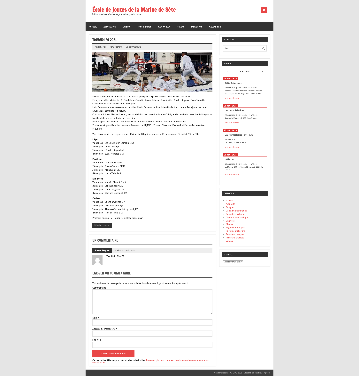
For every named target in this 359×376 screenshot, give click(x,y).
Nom (95, 318)
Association (109, 26)
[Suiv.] (262, 72)
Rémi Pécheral (116, 47)
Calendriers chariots (236, 214)
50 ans (180, 26)
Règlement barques (236, 227)
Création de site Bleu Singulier (257, 373)
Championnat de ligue (237, 217)
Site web (96, 340)
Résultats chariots (235, 237)
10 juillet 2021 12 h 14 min (124, 250)
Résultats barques (102, 225)
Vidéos (229, 241)
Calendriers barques (236, 210)
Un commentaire (133, 47)
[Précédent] (227, 72)
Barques (230, 207)
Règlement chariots (235, 231)
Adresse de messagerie (104, 329)
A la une (230, 200)
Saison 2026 (164, 26)
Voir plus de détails (233, 98)
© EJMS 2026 (236, 373)
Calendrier (215, 26)
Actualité (230, 204)
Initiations (196, 26)
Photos (229, 224)
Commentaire (99, 288)
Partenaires (144, 26)
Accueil (93, 26)
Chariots (230, 221)
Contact (127, 26)
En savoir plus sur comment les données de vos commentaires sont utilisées (150, 361)
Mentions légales (221, 373)
